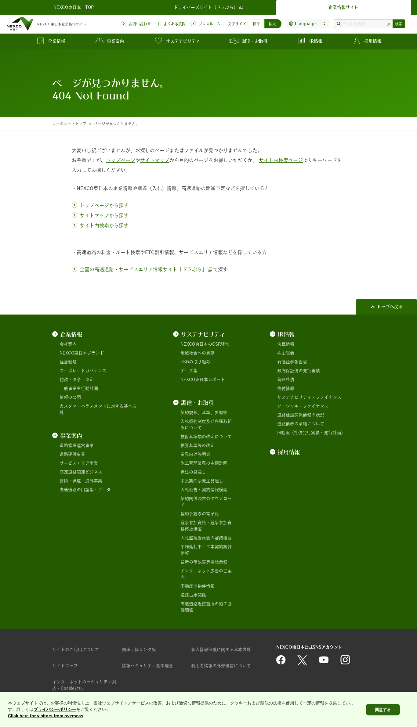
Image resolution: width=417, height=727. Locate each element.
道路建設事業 (72, 454)
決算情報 (285, 344)
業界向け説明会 (195, 454)
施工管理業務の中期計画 (203, 463)
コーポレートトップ (69, 123)
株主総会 (285, 353)
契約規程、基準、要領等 (203, 412)
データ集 (189, 371)
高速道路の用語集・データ (85, 490)
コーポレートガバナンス (83, 371)
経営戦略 (68, 362)
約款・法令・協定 (77, 379)
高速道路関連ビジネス (81, 472)
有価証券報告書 (292, 362)
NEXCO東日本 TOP (73, 7)
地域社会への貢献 (197, 353)
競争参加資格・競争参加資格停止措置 (206, 525)
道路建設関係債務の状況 (300, 415)
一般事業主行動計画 (79, 388)
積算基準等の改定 (197, 445)
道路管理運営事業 (77, 445)
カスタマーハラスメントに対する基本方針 (98, 409)
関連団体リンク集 (139, 649)
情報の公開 (70, 397)
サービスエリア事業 (79, 463)
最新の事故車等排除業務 (203, 562)
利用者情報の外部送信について (221, 666)
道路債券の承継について (300, 424)
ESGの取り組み (195, 362)
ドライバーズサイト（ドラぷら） (206, 7)
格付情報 (285, 388)
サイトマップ (65, 666)
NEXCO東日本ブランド (82, 353)
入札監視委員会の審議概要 (206, 538)
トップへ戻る (390, 306)
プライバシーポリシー (55, 709)
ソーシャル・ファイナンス (302, 406)
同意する (383, 709)
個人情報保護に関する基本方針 (221, 649)
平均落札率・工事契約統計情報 (206, 550)
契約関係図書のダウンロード (206, 501)
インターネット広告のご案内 (206, 574)
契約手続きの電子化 (199, 514)
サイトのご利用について (75, 649)
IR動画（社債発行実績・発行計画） (311, 432)
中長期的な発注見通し (201, 481)
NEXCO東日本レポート (202, 379)
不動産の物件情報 (197, 586)
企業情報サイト (343, 7)
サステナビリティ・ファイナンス (309, 397)
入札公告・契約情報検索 (203, 490)
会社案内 (68, 344)
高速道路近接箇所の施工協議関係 (206, 607)
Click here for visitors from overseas (45, 715)
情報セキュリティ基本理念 (147, 666)
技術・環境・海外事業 (81, 481)
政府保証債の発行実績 (298, 371)
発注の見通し (193, 472)
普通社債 (285, 379)
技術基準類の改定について (206, 436)
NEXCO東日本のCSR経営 (204, 344)
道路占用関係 (193, 595)
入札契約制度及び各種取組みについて (206, 424)
